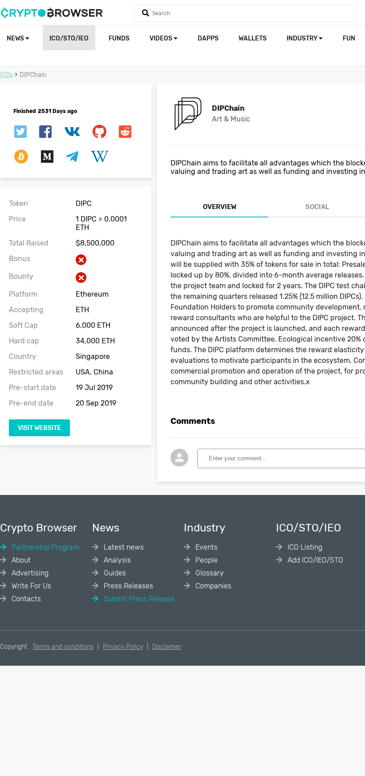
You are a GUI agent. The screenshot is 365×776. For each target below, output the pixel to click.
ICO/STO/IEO (69, 38)
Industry (303, 38)
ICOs (6, 75)
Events (206, 547)
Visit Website (39, 428)
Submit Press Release (138, 599)
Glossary (209, 573)
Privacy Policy (123, 647)
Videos (162, 38)
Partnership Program (44, 547)
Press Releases (127, 586)
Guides (114, 573)
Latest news (123, 547)
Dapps (208, 38)
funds (119, 38)
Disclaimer (167, 647)
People (206, 560)
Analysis (116, 560)
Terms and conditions (62, 647)
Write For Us (30, 586)
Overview (219, 207)
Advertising (29, 573)
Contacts (25, 599)
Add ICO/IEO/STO (314, 560)
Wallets (253, 38)
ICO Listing (304, 547)
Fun (349, 38)
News (16, 38)
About (20, 560)
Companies (212, 586)
